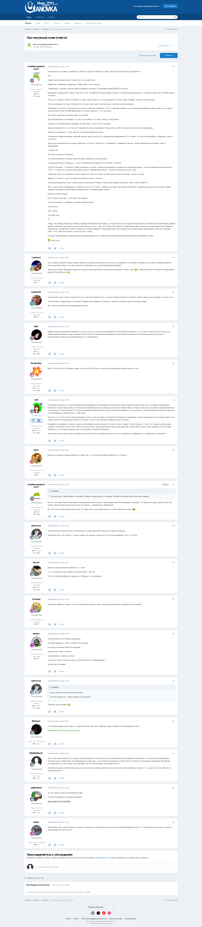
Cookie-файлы (130, 919)
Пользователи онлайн (93, 23)
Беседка (48, 47)
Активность (40, 17)
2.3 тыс (37, 388)
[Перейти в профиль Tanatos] (36, 607)
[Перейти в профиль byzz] (36, 458)
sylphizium (36, 787)
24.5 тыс (37, 551)
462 (37, 351)
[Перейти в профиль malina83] (36, 300)
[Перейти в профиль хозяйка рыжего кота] (29, 45)
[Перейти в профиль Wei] (36, 334)
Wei (36, 326)
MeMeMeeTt (36, 753)
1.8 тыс (37, 587)
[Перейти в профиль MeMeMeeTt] (36, 761)
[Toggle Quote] (51, 491)
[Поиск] (175, 17)
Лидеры (51, 17)
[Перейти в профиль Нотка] (36, 570)
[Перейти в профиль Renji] (36, 830)
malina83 (36, 292)
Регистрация (170, 6)
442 (37, 317)
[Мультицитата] (55, 248)
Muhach (36, 721)
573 (37, 282)
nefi (36, 400)
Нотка (36, 562)
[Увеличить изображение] (49, 240)
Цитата (61, 248)
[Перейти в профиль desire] (36, 642)
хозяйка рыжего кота (48, 44)
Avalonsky (36, 363)
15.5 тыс (37, 430)
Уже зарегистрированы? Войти (147, 6)
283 (37, 659)
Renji (36, 822)
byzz (36, 450)
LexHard (36, 257)
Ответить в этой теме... (49, 867)
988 (37, 624)
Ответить (169, 55)
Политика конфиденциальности (94, 919)
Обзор (29, 17)
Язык (68, 919)
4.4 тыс (37, 812)
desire (36, 633)
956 (37, 94)
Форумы (28, 23)
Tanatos (36, 599)
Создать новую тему (147, 55)
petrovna (36, 525)
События (67, 23)
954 (37, 845)
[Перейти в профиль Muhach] (36, 729)
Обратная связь (115, 919)
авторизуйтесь (102, 858)
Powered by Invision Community (101, 923)
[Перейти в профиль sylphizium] (36, 796)
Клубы (38, 23)
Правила (77, 23)
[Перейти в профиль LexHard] (36, 265)
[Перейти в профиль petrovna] (36, 534)
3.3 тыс (37, 744)
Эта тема (166, 17)
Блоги (47, 23)
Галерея (56, 23)
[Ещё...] (173, 66)
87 (37, 475)
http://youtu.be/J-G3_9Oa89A (59, 801)
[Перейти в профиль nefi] (36, 408)
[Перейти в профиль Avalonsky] (36, 371)
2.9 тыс (37, 778)
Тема (76, 919)
